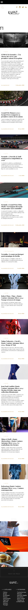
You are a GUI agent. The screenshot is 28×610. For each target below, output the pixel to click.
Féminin (5, 597)
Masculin (5, 601)
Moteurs (5, 603)
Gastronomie (6, 598)
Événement (6, 595)
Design (5, 594)
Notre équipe (21, 598)
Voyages (5, 604)
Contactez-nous (21, 592)
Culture (5, 592)
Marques (19, 594)
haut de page (14, 574)
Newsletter (20, 597)
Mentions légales (22, 595)
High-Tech (6, 600)
